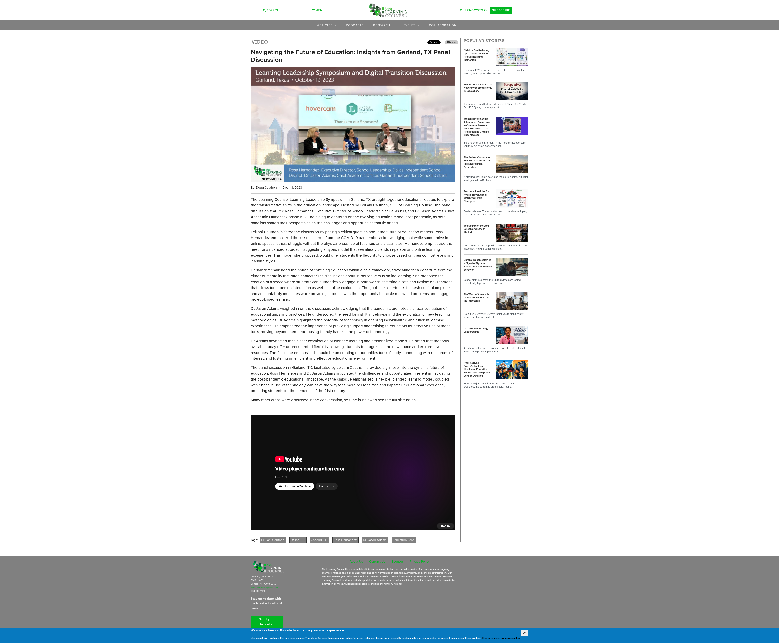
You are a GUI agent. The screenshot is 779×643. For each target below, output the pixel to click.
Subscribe (501, 10)
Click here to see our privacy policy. (501, 638)
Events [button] (410, 25)
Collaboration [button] (443, 25)
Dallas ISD (298, 540)
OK (525, 633)
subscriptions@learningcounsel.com (264, 587)
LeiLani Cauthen (273, 540)
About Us (356, 561)
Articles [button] (325, 25)
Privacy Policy (420, 561)
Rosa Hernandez (346, 540)
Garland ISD (319, 540)
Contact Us (377, 561)
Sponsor (397, 561)
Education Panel (404, 540)
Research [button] (382, 25)
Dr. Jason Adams (375, 540)
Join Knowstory (473, 10)
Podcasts (355, 25)
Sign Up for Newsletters (267, 622)
